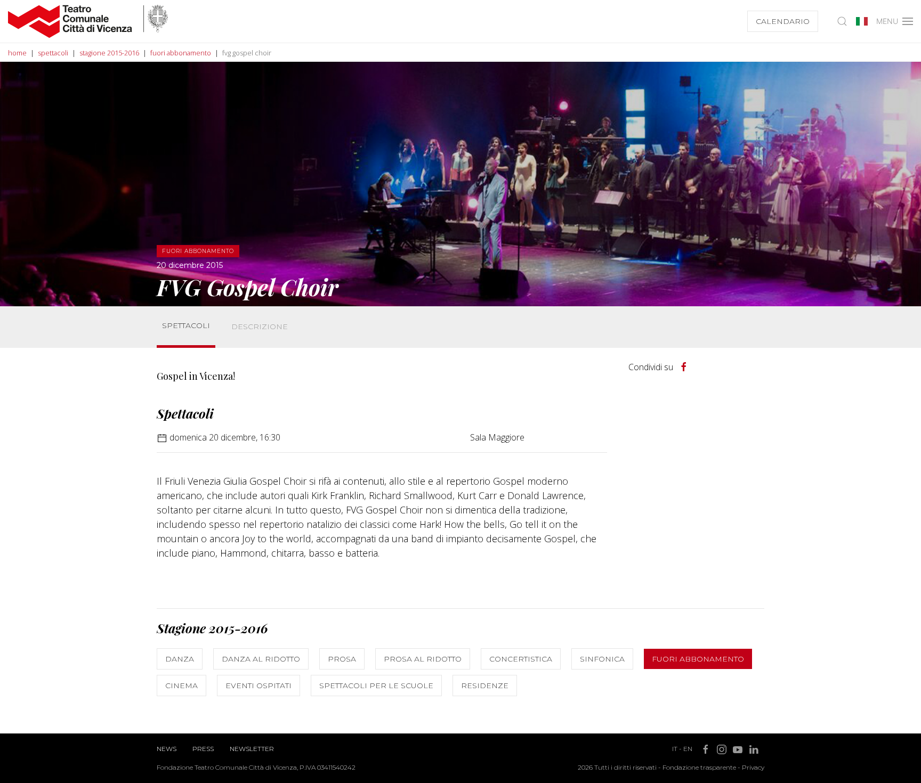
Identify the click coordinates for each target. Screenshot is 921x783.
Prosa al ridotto (423, 659)
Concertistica (520, 659)
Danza (179, 659)
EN (687, 749)
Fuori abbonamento (698, 659)
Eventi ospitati (258, 685)
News (166, 749)
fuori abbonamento (180, 53)
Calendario (783, 21)
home (17, 53)
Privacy (753, 767)
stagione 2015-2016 (109, 53)
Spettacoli (186, 325)
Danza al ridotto (261, 659)
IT (674, 749)
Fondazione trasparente (699, 767)
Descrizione (259, 326)
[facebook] (683, 367)
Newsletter (252, 749)
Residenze (484, 685)
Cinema (181, 685)
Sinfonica (602, 659)
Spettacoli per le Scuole (376, 685)
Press (203, 749)
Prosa (342, 659)
